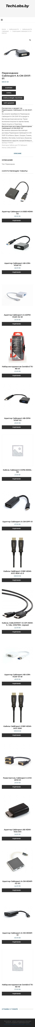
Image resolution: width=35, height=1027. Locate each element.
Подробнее (16, 220)
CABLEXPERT (11, 147)
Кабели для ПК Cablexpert (18, 145)
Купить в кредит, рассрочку (12, 98)
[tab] (17, 153)
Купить (9, 93)
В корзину (8, 88)
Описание (17, 153)
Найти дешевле (9, 103)
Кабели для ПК (14, 29)
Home (4, 29)
